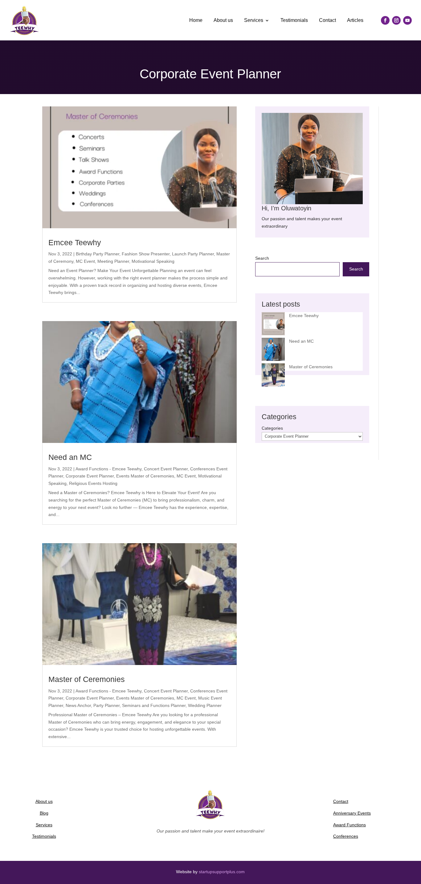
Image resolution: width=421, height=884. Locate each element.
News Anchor (78, 705)
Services (253, 20)
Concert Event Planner (166, 468)
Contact (327, 20)
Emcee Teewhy (74, 242)
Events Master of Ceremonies (145, 475)
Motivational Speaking (153, 261)
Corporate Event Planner (90, 475)
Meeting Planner (113, 261)
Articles (355, 20)
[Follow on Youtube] (407, 20)
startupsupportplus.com (222, 871)
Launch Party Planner (193, 253)
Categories (272, 428)
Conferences (345, 836)
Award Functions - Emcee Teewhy (108, 468)
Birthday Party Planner (97, 253)
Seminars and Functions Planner (154, 705)
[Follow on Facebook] (385, 20)
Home (195, 20)
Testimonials (294, 20)
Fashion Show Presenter (146, 253)
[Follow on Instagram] (396, 20)
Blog (44, 813)
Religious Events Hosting (93, 483)
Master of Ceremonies (86, 679)
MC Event (85, 261)
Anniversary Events (352, 813)
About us (223, 20)
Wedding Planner (205, 705)
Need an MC (70, 457)
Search (262, 258)
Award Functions (349, 824)
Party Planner (106, 705)
